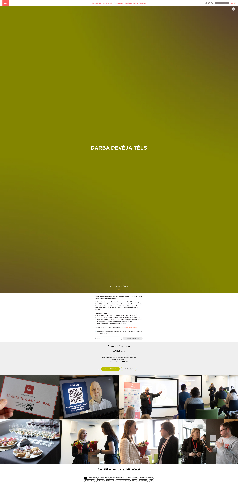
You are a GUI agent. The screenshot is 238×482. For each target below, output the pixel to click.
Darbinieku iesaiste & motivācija (117, 477)
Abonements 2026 (96, 3)
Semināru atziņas (143, 480)
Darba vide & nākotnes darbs (123, 480)
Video (151, 480)
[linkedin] (209, 3)
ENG (232, 3)
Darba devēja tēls (93, 477)
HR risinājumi (143, 3)
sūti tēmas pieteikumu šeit (130, 327)
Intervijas (134, 480)
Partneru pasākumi (118, 3)
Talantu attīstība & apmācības (146, 477)
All (85, 477)
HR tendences (100, 480)
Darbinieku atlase (103, 477)
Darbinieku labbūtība (89, 480)
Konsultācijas (128, 3)
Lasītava (135, 3)
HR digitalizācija (110, 480)
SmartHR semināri (107, 3)
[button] (222, 3)
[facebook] (206, 3)
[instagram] (212, 3)
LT (235, 3)
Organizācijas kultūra (132, 477)
